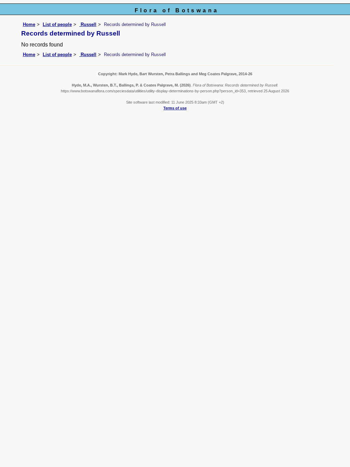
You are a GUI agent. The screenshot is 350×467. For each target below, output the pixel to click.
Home (29, 24)
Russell (87, 24)
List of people (57, 24)
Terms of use (175, 108)
